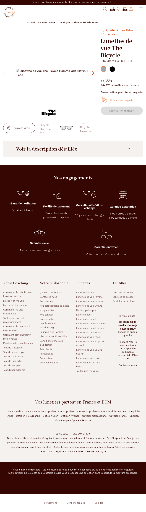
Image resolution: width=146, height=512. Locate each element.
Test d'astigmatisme (14, 370)
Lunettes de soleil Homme (90, 328)
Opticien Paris (13, 411)
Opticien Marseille (34, 411)
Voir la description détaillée (46, 149)
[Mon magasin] (118, 9)
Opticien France (118, 416)
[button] (124, 9)
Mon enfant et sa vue (15, 305)
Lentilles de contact (123, 292)
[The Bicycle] (48, 113)
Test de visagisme (12, 347)
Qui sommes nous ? (51, 292)
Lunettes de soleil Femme (90, 323)
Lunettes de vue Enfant (89, 305)
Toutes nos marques (87, 371)
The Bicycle (64, 22)
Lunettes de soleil (86, 319)
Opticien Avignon (70, 416)
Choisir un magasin (122, 100)
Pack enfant (46, 358)
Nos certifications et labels (54, 305)
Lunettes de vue (46, 22)
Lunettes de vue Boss (88, 337)
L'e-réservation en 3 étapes (18, 343)
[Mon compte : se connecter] (131, 9)
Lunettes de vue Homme (89, 301)
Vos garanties (47, 310)
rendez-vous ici (105, 2)
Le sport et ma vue (13, 300)
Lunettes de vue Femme (89, 297)
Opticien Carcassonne (94, 416)
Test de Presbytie (12, 361)
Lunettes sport (84, 314)
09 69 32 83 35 (127, 322)
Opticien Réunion (81, 420)
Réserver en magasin (121, 110)
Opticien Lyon (54, 411)
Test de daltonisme (13, 356)
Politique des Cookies (51, 332)
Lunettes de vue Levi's (88, 358)
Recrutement (47, 301)
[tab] (103, 69)
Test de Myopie (11, 365)
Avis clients (46, 349)
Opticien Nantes (96, 411)
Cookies (99, 502)
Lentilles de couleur (123, 297)
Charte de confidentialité (53, 336)
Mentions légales (49, 327)
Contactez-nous (48, 297)
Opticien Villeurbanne (28, 416)
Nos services (47, 314)
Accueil (31, 22)
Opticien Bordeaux (118, 411)
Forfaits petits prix (86, 310)
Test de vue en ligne (14, 352)
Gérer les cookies (49, 362)
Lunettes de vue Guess (88, 332)
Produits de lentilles (124, 301)
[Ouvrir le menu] (141, 9)
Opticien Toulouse (74, 411)
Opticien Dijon (50, 416)
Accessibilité (46, 353)
